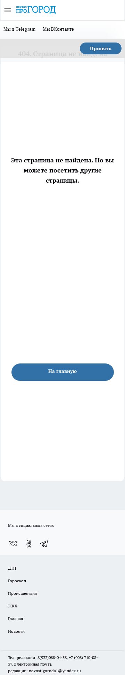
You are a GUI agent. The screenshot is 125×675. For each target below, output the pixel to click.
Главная (15, 618)
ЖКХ (12, 605)
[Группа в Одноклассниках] (29, 544)
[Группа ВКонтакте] (13, 544)
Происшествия (22, 593)
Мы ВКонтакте (58, 29)
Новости (16, 631)
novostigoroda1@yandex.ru (55, 670)
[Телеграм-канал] (44, 544)
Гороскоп (17, 580)
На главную (62, 371)
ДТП (12, 568)
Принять (100, 48)
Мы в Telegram (19, 29)
